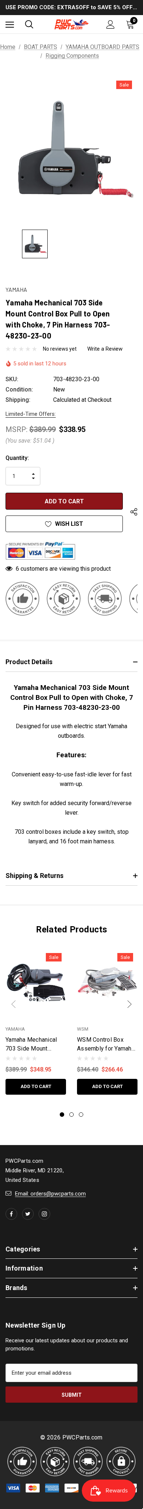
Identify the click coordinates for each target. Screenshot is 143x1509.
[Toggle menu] (10, 24)
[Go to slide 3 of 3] (81, 1114)
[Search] (29, 24)
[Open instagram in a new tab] (44, 1214)
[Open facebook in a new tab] (11, 1214)
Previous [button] (13, 1004)
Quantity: (17, 457)
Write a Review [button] (104, 349)
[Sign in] (110, 24)
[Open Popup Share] (134, 512)
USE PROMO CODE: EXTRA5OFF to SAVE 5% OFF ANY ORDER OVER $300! (72, 7)
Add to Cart (36, 1086)
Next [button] (129, 1004)
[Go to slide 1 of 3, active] (62, 1114)
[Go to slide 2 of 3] (71, 1114)
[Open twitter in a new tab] (28, 1214)
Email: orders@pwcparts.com (50, 1193)
